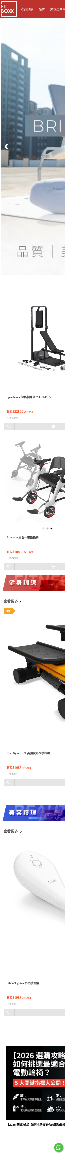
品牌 (42, 9)
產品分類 (27, 9)
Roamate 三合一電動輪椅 (23, 537)
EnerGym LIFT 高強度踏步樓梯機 (28, 753)
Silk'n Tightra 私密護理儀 (23, 983)
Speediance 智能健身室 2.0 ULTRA (29, 397)
